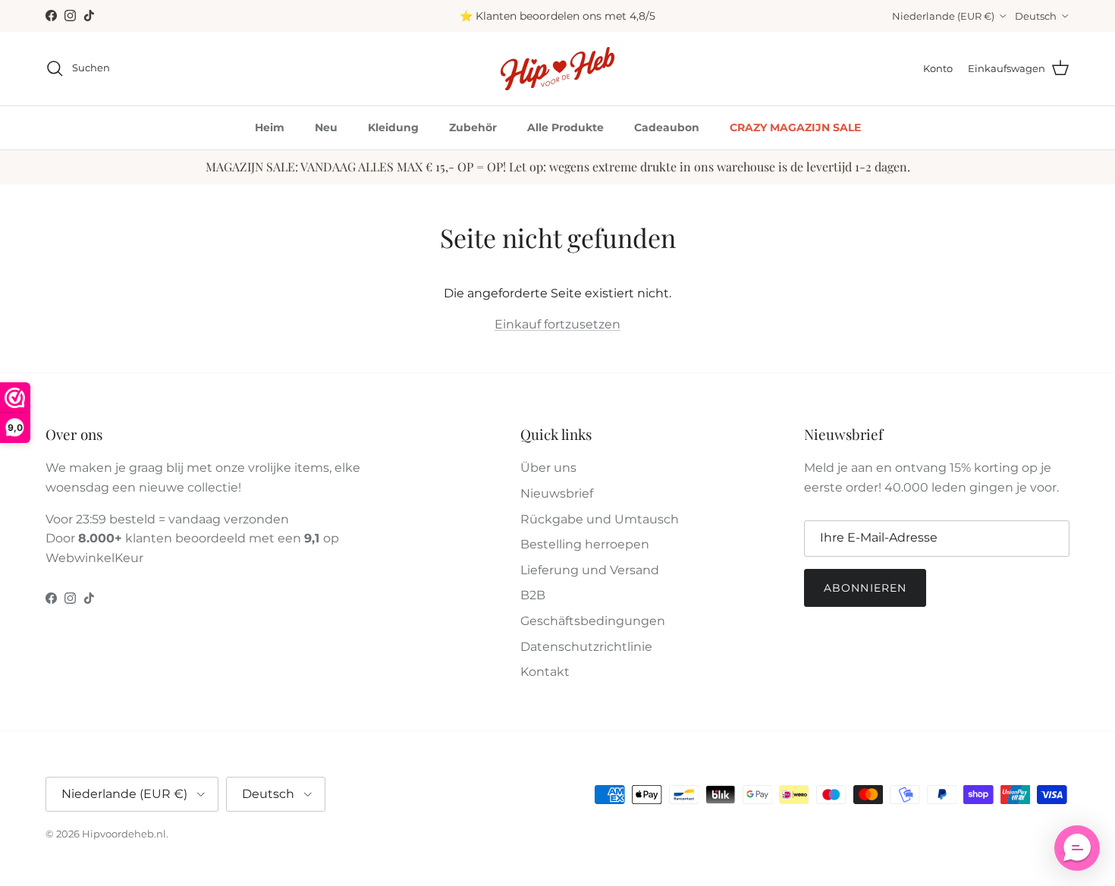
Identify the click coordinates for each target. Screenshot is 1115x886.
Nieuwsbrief (556, 493)
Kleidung (393, 127)
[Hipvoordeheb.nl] (557, 68)
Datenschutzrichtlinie (586, 646)
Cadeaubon (666, 127)
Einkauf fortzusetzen (557, 324)
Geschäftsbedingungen (592, 621)
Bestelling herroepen (584, 544)
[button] (1077, 848)
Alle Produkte (565, 127)
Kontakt (545, 671)
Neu (326, 127)
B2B (532, 595)
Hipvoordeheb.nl (124, 834)
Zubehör (473, 127)
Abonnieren (865, 588)
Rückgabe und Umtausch (599, 519)
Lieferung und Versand (589, 570)
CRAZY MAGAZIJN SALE (795, 127)
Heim (269, 127)
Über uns (548, 467)
